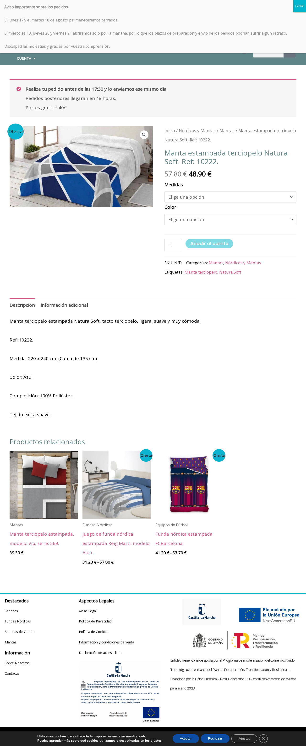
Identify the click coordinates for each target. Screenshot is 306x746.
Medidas (173, 184)
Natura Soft (230, 272)
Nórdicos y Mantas (197, 130)
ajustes (156, 741)
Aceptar (186, 738)
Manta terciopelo (201, 272)
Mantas (227, 130)
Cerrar (299, 6)
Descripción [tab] (22, 305)
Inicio (169, 130)
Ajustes (244, 738)
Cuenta (24, 58)
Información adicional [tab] (64, 305)
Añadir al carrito (209, 243)
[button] (144, 134)
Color (170, 207)
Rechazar (215, 738)
